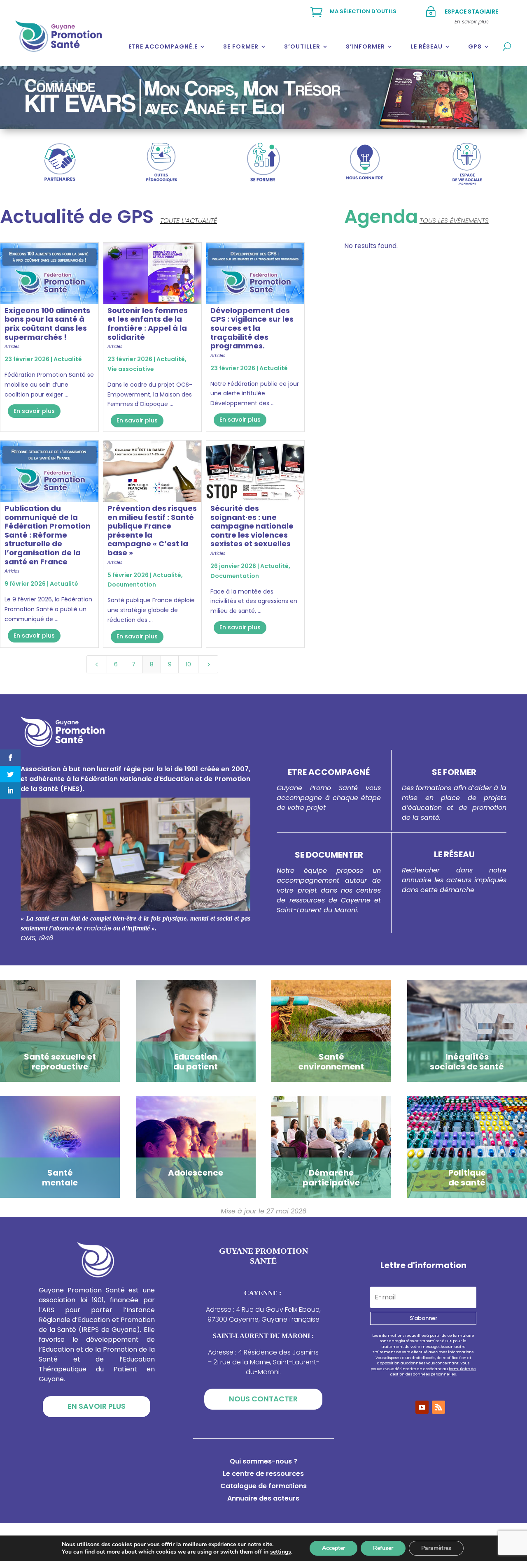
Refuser (383, 1548)
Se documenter (329, 855)
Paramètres (436, 1548)
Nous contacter (263, 1399)
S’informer (365, 46)
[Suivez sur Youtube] (422, 1407)
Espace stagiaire (471, 11)
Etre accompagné (329, 772)
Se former (241, 46)
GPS (475, 46)
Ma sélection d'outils (363, 11)
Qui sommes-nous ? (263, 1462)
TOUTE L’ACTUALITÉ (188, 220)
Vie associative (130, 369)
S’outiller (302, 46)
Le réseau (426, 46)
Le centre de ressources (263, 1474)
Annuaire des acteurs (263, 1499)
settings (280, 1552)
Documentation (131, 584)
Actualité (68, 359)
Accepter (333, 1548)
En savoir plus (34, 411)
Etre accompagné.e (163, 46)
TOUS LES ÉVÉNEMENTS (454, 220)
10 (188, 664)
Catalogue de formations (263, 1487)
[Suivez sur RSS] (438, 1407)
